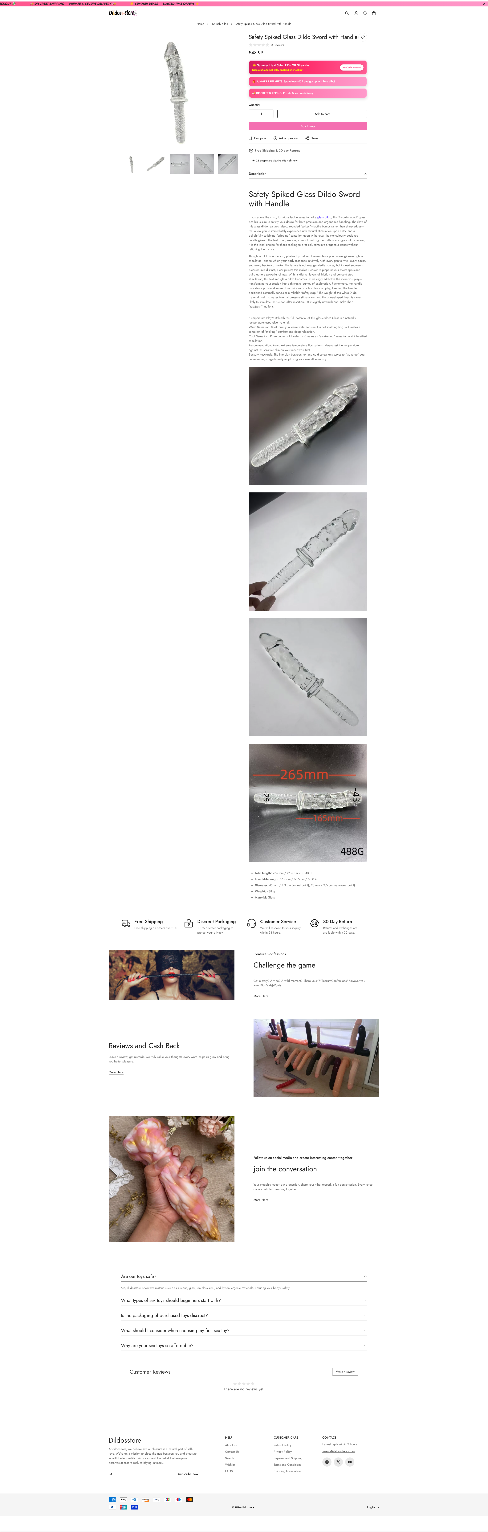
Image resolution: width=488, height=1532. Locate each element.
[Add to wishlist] (362, 37)
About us (231, 1445)
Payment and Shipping (288, 1458)
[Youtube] (349, 1462)
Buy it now (308, 126)
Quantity (254, 105)
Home (200, 24)
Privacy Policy (283, 1451)
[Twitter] (338, 1462)
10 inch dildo (220, 24)
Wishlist (230, 1464)
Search (229, 1458)
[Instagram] (326, 1462)
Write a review (345, 1372)
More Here (261, 996)
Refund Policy (282, 1445)
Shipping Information (287, 1471)
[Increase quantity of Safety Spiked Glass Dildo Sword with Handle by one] (269, 114)
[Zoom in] (231, 40)
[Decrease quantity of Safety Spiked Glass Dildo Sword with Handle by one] (253, 114)
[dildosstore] (123, 13)
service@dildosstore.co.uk (338, 1451)
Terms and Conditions (287, 1464)
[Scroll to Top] (480, 1511)
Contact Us (232, 1451)
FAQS (229, 1471)
